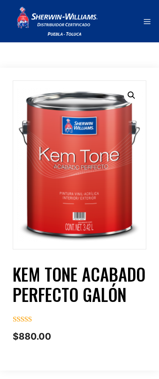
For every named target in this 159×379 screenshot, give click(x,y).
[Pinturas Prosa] (51, 21)
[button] (131, 95)
